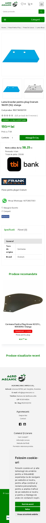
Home (3, 28)
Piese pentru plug (14, 28)
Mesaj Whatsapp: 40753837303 (21, 201)
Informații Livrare (22, 440)
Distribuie (6, 216)
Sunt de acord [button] (27, 504)
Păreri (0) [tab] (22, 229)
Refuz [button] (27, 509)
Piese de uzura (28, 28)
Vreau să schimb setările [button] (27, 514)
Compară (6, 211)
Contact (23, 419)
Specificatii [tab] (9, 229)
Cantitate (5, 138)
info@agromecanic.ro (26, 392)
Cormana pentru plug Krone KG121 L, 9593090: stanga (23, 325)
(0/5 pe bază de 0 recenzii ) (26, 115)
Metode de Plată (23, 443)
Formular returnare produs (23, 446)
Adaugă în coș (32, 137)
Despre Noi (23, 415)
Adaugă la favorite (10, 208)
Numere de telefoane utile (26, 396)
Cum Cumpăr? (23, 437)
